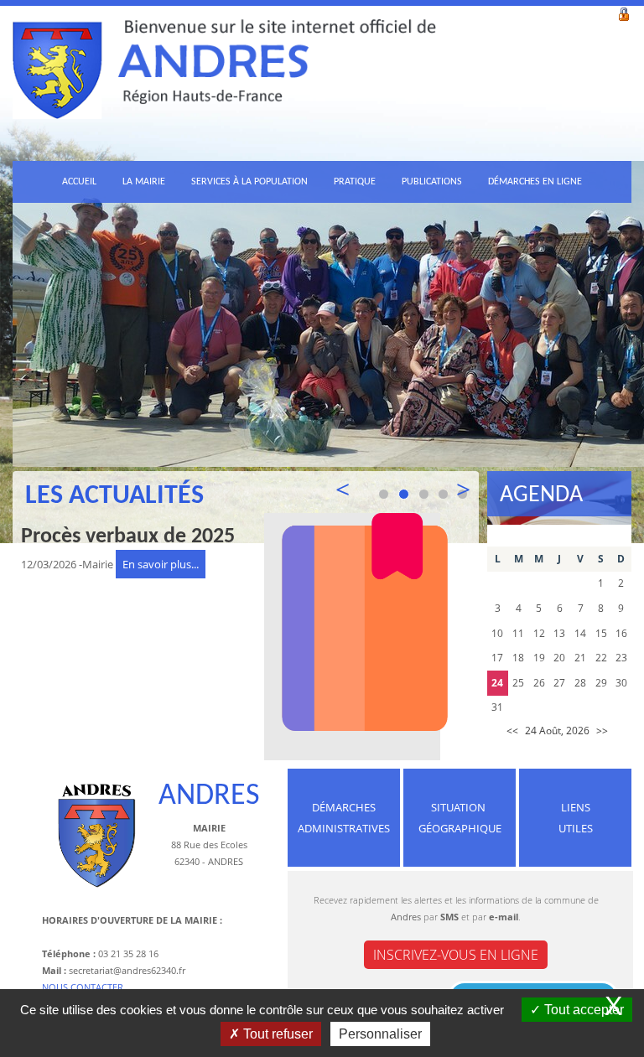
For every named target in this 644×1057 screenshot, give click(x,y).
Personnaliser (380, 1034)
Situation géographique (459, 818)
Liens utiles (575, 818)
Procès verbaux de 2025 (128, 537)
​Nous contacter (82, 987)
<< (512, 730)
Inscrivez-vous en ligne (455, 955)
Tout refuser (276, 1034)
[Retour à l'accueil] (224, 80)
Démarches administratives (344, 818)
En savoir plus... (160, 564)
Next (453, 491)
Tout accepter (582, 1010)
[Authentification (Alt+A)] (624, 12)
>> (602, 730)
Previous (352, 491)
